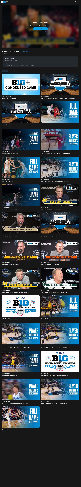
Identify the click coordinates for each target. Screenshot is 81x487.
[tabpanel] (40, 253)
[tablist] (9, 71)
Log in (45, 31)
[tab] (5, 71)
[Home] (4, 2)
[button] (76, 1)
